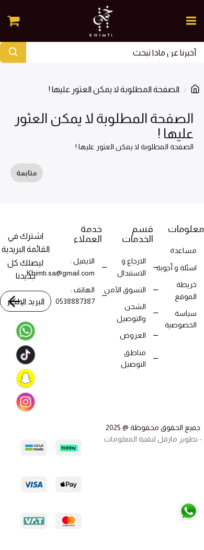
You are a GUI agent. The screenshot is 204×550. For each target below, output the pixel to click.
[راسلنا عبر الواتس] (166, 510)
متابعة (26, 173)
